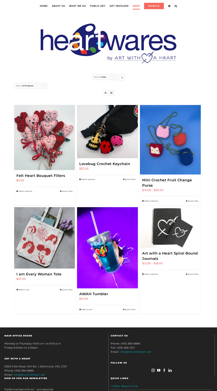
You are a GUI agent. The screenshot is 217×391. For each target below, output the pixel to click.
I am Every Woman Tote (39, 274)
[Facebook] (164, 370)
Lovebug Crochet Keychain (104, 164)
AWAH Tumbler (93, 294)
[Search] (172, 6)
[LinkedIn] (170, 370)
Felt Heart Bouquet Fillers (40, 175)
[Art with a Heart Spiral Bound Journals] (170, 227)
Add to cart (24, 290)
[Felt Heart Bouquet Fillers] (44, 137)
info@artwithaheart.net (29, 374)
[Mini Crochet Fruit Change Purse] (170, 140)
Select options (25, 191)
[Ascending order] (122, 78)
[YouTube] (158, 370)
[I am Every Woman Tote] (44, 237)
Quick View (67, 191)
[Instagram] (153, 370)
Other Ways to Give (125, 386)
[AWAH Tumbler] (107, 247)
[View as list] (111, 93)
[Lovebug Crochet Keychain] (107, 131)
